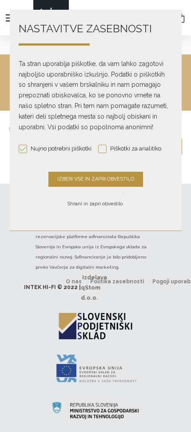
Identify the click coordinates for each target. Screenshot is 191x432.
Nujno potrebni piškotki (61, 148)
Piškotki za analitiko (135, 148)
